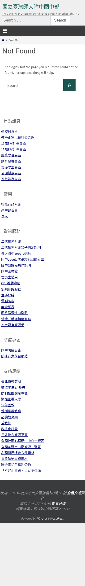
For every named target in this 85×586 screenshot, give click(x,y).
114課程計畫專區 (13, 149)
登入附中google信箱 (16, 253)
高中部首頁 (9, 210)
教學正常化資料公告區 (17, 137)
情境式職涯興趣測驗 (16, 319)
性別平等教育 (11, 411)
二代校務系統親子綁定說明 (21, 247)
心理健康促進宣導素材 (17, 453)
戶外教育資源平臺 (14, 435)
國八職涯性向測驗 (14, 313)
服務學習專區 (11, 155)
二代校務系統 (11, 241)
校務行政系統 (11, 204)
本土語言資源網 (12, 325)
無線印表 (7, 307)
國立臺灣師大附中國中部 (31, 7)
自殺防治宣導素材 (14, 459)
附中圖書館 (9, 271)
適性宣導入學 (11, 399)
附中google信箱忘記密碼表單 (22, 259)
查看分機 (58, 503)
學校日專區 (9, 131)
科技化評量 (9, 429)
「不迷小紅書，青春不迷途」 (22, 470)
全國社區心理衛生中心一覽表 (22, 441)
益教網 (6, 423)
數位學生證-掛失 (13, 387)
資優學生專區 (11, 167)
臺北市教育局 (11, 381)
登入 (4, 216)
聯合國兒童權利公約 (16, 465)
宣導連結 (7, 295)
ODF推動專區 (10, 283)
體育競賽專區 (11, 161)
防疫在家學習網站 (14, 356)
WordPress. (57, 518)
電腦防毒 (7, 301)
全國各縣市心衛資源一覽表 (21, 447)
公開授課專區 (11, 173)
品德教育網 (9, 417)
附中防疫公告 (11, 350)
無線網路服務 (11, 289)
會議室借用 (9, 277)
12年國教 (7, 405)
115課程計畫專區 (13, 143)
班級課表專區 (11, 179)
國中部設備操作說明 (16, 265)
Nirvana (42, 518)
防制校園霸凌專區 (14, 393)
